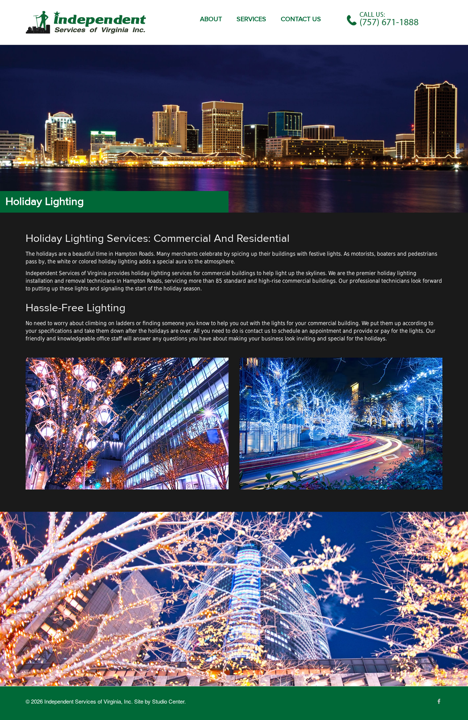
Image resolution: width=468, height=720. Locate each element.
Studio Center (168, 701)
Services (251, 19)
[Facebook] (439, 701)
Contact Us (301, 19)
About (211, 19)
